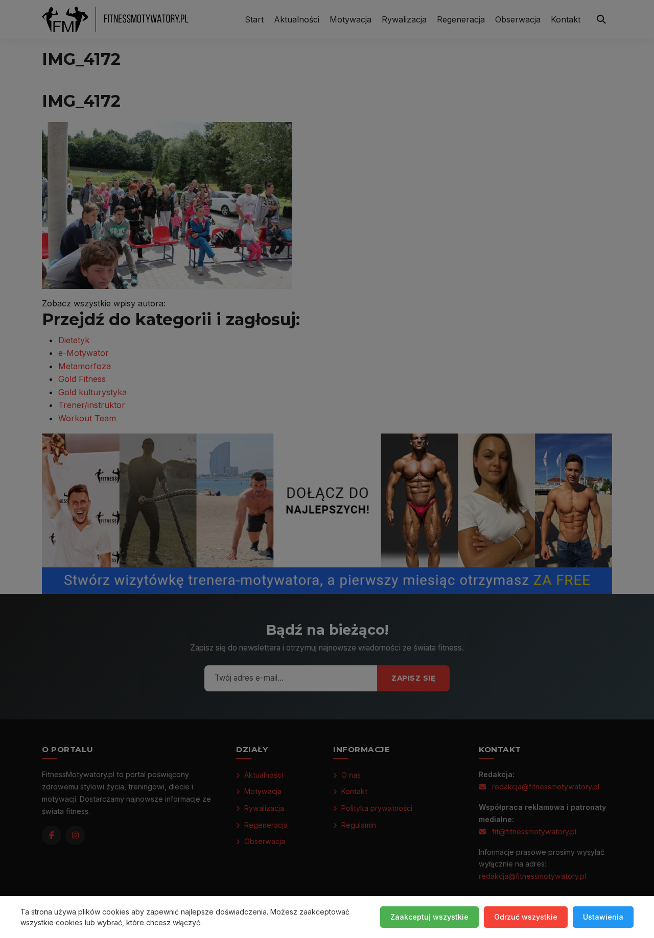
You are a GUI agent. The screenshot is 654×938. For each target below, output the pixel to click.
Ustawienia (603, 916)
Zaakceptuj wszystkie (429, 916)
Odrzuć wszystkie (525, 916)
